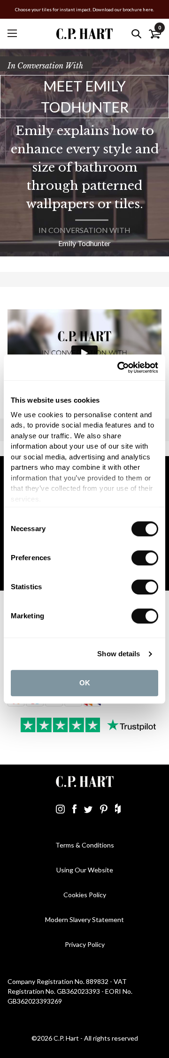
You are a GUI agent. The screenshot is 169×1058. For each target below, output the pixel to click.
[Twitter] (88, 808)
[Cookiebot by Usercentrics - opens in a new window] (119, 367)
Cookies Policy (84, 895)
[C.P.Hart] (84, 33)
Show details (118, 654)
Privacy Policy (85, 944)
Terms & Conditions (84, 845)
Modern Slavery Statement (84, 919)
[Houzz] (118, 808)
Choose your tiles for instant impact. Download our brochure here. (84, 9)
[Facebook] (74, 808)
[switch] (144, 557)
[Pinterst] (104, 808)
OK (84, 683)
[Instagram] (60, 808)
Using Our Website (84, 870)
